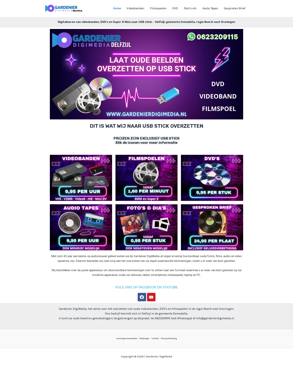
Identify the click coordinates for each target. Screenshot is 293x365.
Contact (155, 338)
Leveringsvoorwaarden (127, 338)
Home (117, 8)
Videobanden (135, 8)
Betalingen (145, 338)
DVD (175, 8)
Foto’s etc (190, 8)
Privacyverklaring (169, 338)
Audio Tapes (210, 8)
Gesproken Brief (234, 8)
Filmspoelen (158, 8)
